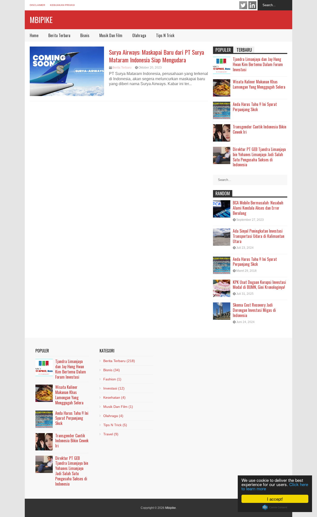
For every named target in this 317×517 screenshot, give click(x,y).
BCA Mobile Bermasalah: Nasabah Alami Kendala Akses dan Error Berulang (258, 208)
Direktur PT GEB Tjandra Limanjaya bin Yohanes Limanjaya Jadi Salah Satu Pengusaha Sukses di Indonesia (259, 157)
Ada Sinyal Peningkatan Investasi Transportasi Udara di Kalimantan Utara (258, 236)
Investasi (114, 388)
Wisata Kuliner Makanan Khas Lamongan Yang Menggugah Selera (259, 84)
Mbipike (41, 19)
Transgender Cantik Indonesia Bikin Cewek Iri (259, 129)
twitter (243, 5)
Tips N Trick (165, 35)
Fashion (112, 379)
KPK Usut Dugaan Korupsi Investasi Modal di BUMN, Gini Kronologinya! (259, 284)
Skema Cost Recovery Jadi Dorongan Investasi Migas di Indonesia (254, 310)
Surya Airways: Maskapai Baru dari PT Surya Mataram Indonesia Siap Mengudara (156, 56)
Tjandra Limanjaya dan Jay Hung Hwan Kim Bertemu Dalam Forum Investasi (258, 64)
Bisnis (84, 35)
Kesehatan (114, 397)
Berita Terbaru (59, 35)
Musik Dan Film (110, 35)
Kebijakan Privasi (62, 5)
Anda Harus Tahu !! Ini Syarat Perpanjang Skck (255, 106)
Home (34, 35)
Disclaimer (37, 5)
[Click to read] (67, 71)
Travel (110, 434)
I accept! (275, 499)
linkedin (252, 5)
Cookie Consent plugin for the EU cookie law (275, 507)
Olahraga (139, 35)
